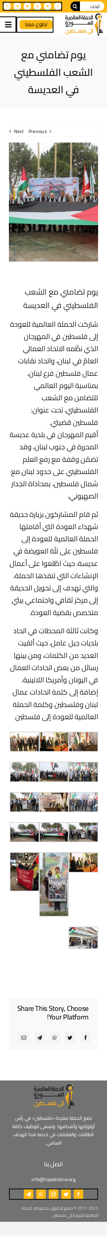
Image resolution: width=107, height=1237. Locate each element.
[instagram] (37, 6)
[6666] (83, 24)
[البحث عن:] (92, 5)
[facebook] (57, 6)
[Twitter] (69, 1037)
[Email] (23, 1037)
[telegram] (17, 6)
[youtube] (27, 6)
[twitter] (47, 6)
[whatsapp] (41, 1194)
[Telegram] (39, 1037)
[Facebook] (85, 1037)
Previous (38, 131)
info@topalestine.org (53, 1179)
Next (19, 131)
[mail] (7, 6)
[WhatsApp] (54, 1037)
